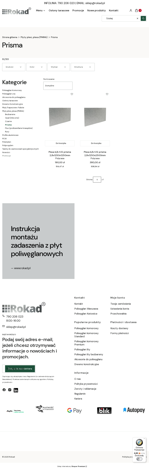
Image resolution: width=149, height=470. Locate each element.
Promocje (6, 155)
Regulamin (80, 393)
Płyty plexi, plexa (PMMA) (34, 37)
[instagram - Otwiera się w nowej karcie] (9, 390)
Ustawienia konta (119, 308)
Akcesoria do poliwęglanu (13, 97)
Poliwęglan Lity (8, 94)
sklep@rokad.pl (95, 3)
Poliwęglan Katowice (85, 313)
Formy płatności (119, 333)
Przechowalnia (118, 313)
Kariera (78, 398)
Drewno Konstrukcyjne (12, 104)
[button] (143, 18)
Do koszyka (61, 143)
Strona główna (9, 37)
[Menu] (144, 439)
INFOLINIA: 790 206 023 (59, 3)
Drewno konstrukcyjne (86, 364)
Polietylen (6, 142)
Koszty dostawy (119, 328)
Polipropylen (7, 145)
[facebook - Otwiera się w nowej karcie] (4, 390)
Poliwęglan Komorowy (12, 90)
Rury (7, 131)
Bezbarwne (10, 114)
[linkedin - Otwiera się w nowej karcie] (16, 390)
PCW (4, 138)
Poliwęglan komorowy (86, 328)
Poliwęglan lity (82, 349)
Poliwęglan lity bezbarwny (88, 354)
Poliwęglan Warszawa (86, 308)
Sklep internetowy (71, 466)
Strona (89, 179)
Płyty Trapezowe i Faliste (13, 107)
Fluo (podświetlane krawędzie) (19, 128)
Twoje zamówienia (120, 303)
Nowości (6, 152)
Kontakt (78, 303)
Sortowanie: (49, 79)
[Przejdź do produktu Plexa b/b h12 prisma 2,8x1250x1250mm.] (59, 119)
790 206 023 (14, 316)
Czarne (8, 121)
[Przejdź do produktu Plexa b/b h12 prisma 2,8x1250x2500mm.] (95, 119)
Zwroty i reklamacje (85, 388)
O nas (77, 378)
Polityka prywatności (86, 383)
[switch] (139, 459)
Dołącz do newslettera (20, 368)
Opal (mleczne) (12, 118)
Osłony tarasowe (10, 100)
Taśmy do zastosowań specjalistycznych (20, 149)
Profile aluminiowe (10, 135)
